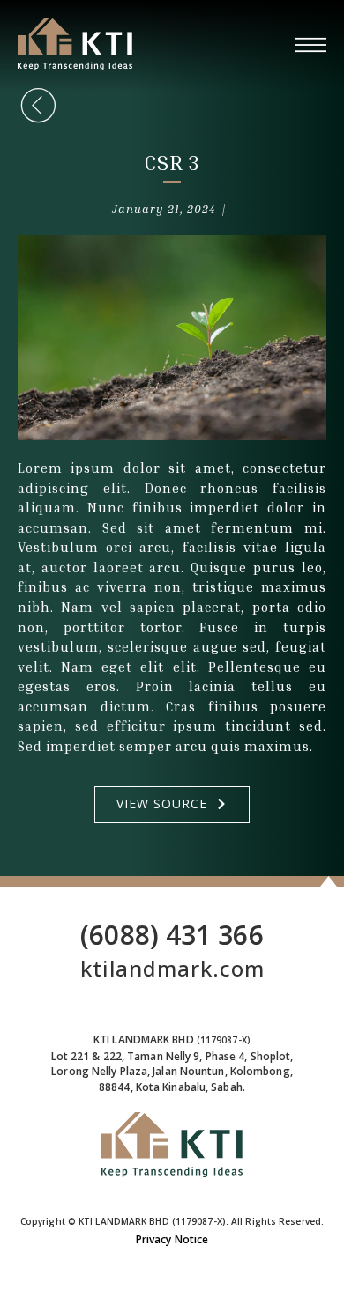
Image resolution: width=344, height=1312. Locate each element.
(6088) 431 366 (171, 935)
